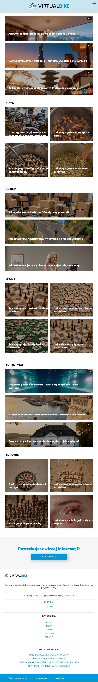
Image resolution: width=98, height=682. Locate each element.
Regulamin (59, 677)
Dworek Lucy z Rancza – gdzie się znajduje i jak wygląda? (43, 441)
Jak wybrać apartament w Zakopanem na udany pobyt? (42, 33)
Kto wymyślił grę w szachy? (26, 523)
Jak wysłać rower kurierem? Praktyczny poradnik (38, 212)
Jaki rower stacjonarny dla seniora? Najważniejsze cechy (44, 265)
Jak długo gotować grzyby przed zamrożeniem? (29, 170)
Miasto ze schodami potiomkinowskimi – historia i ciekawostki (47, 414)
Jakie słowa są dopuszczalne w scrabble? (73, 309)
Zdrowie (12, 454)
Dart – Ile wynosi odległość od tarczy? (27, 485)
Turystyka (14, 365)
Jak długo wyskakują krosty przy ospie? (74, 521)
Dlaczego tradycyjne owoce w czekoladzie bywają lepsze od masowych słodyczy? (27, 134)
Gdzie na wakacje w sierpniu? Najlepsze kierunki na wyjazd (49, 662)
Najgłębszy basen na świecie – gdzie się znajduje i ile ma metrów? (43, 386)
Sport (10, 279)
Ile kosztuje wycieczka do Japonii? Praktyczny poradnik (43, 88)
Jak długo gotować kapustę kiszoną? (71, 170)
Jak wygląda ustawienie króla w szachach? (28, 309)
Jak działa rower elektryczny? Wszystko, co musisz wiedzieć (45, 238)
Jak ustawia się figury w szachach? (68, 345)
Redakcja (49, 602)
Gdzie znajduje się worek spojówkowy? (49, 654)
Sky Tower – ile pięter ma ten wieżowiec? (49, 665)
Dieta (9, 103)
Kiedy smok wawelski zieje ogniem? (49, 658)
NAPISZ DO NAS (49, 556)
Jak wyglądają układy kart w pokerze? (26, 345)
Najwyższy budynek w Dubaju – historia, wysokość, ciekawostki (47, 61)
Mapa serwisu (41, 677)
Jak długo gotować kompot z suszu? (71, 134)
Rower (10, 189)
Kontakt (49, 606)
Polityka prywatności (18, 677)
